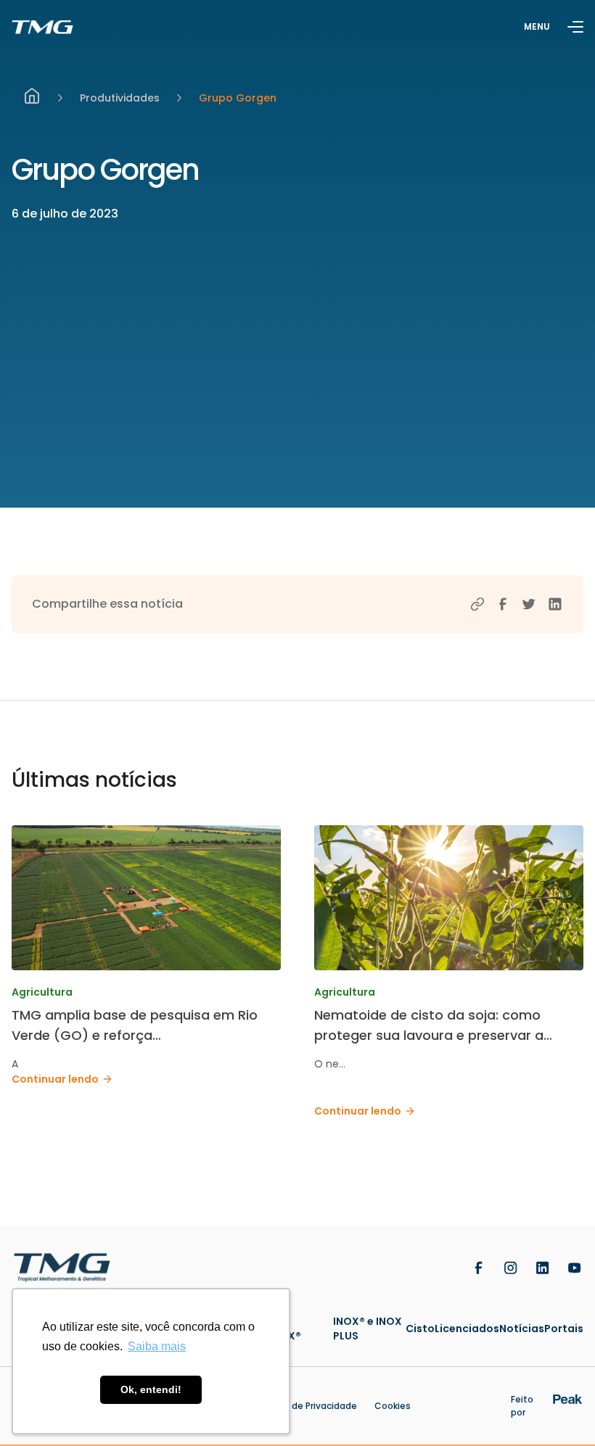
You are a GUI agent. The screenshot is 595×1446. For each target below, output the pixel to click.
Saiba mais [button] (157, 1346)
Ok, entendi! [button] (150, 1389)
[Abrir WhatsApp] (558, 1409)
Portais (563, 1328)
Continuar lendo (55, 1079)
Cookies (392, 1406)
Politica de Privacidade (307, 1406)
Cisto (420, 1328)
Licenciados (467, 1328)
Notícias (521, 1328)
